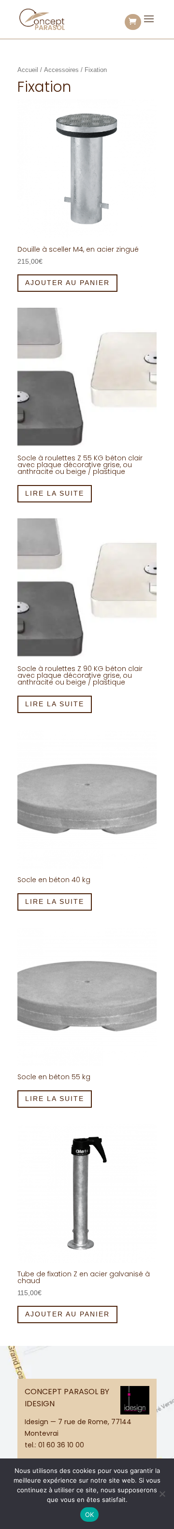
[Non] (162, 1494)
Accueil (27, 69)
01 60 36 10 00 (61, 1445)
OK (89, 1514)
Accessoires (61, 69)
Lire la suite (54, 493)
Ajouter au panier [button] (67, 282)
